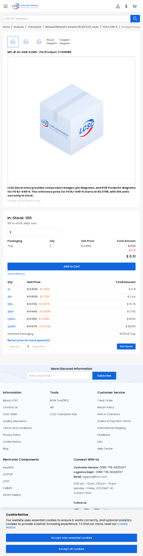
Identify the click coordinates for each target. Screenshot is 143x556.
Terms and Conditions (17, 428)
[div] (52, 41)
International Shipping (111, 428)
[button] (118, 6)
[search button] (135, 18)
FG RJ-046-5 (110, 26)
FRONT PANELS (12, 495)
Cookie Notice (12, 442)
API (52, 407)
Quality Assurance (15, 421)
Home (6, 26)
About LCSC (10, 400)
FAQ (100, 442)
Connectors (34, 26)
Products (19, 26)
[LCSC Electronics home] (25, 6)
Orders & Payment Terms (114, 421)
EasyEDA (8, 467)
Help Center (105, 448)
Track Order (105, 400)
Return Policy (105, 407)
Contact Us (10, 407)
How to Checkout (108, 414)
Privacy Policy (11, 435)
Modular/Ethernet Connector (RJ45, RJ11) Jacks (71, 26)
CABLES (7, 488)
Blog (5, 448)
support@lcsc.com (94, 477)
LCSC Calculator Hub (63, 414)
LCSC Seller (10, 414)
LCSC (6, 481)
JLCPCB (7, 474)
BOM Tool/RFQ (59, 400)
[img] (13, 41)
